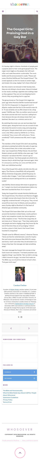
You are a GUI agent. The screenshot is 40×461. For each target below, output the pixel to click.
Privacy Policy (7, 400)
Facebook (7, 372)
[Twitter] (19, 317)
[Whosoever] (20, 4)
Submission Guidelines (10, 397)
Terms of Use (7, 402)
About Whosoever (9, 395)
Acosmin (35, 440)
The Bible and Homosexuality (13, 390)
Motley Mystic (14, 289)
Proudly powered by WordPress (10, 440)
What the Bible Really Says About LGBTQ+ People (19, 393)
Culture (7, 49)
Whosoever (20, 429)
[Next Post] (29, 328)
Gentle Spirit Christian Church (24, 303)
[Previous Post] (11, 328)
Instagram (8, 378)
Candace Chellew (23, 46)
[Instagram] (21, 317)
